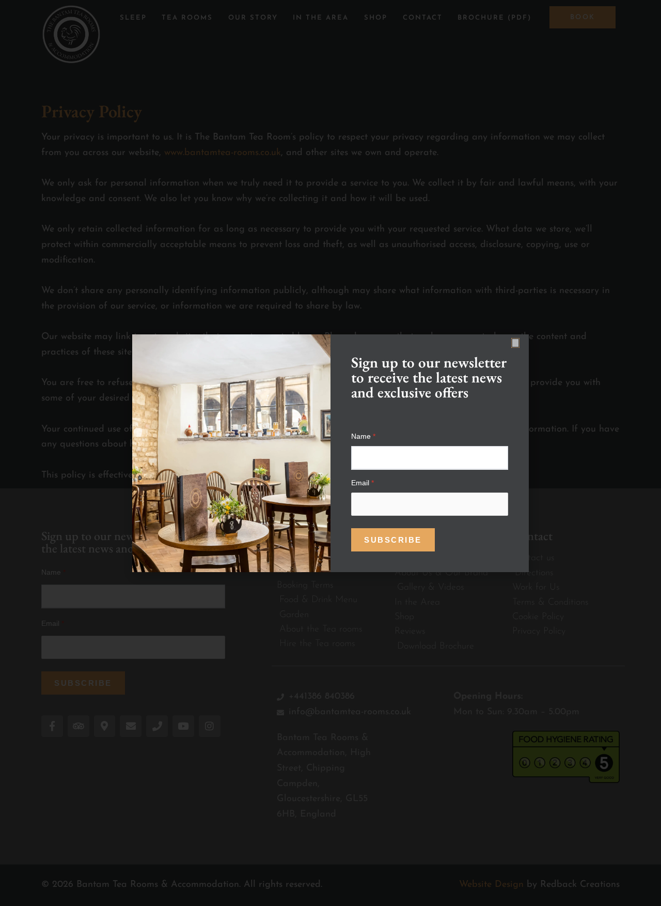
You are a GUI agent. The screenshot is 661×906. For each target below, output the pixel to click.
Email (362, 483)
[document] (330, 453)
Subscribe (393, 539)
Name (363, 436)
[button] (515, 343)
